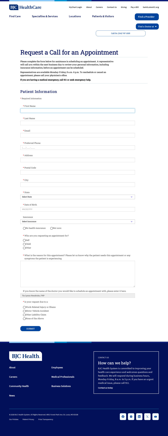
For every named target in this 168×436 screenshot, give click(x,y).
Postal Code (30, 167)
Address (28, 155)
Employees (57, 367)
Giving (124, 7)
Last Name (29, 118)
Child (28, 243)
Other (28, 247)
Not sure (57, 228)
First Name (29, 106)
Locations (75, 16)
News (12, 395)
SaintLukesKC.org (151, 7)
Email (27, 130)
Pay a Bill (135, 7)
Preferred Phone (32, 143)
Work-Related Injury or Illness (41, 307)
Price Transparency (45, 419)
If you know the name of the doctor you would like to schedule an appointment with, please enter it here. (74, 291)
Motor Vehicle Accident (37, 310)
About (89, 7)
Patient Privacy (28, 419)
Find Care (15, 16)
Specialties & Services (45, 16)
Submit (30, 328)
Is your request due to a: (36, 301)
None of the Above (35, 318)
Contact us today (105, 387)
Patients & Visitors (103, 16)
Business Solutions (61, 386)
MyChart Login (75, 7)
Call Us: (120, 33)
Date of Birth (30, 204)
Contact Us (112, 7)
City (26, 180)
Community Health (19, 386)
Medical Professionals (62, 376)
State (27, 192)
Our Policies (13, 419)
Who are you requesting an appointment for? (46, 235)
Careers (99, 7)
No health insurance (36, 228)
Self (27, 240)
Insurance (28, 217)
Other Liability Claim (36, 314)
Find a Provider (146, 16)
